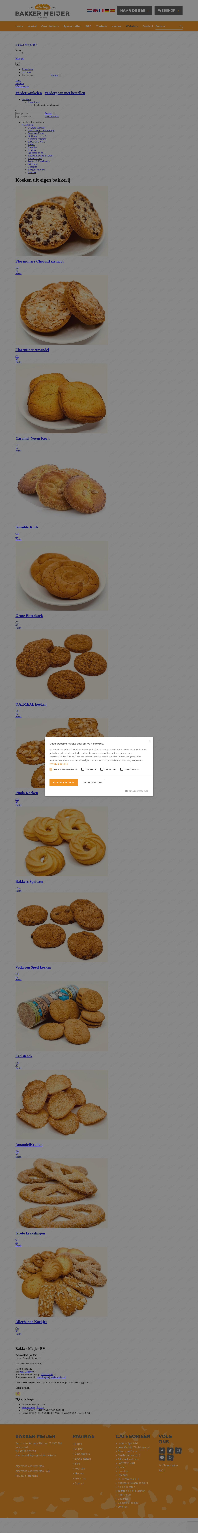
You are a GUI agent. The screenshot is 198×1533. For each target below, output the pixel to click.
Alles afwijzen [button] (93, 782)
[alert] (99, 766)
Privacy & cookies (59, 763)
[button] (99, 791)
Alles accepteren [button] (63, 782)
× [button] (149, 740)
